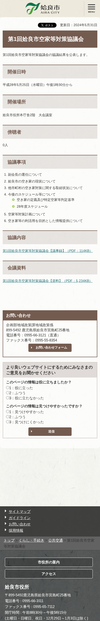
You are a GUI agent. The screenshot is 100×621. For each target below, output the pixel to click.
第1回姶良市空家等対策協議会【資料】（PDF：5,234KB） (47, 281)
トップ (9, 540)
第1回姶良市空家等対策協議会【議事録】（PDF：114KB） (48, 251)
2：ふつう (17, 393)
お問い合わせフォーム (51, 347)
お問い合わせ (20, 524)
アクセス (49, 574)
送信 (51, 431)
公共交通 (55, 540)
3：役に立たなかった (26, 398)
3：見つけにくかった (26, 422)
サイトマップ (20, 511)
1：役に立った (21, 388)
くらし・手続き (31, 540)
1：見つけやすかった (26, 412)
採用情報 (16, 530)
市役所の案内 (49, 562)
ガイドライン (20, 518)
